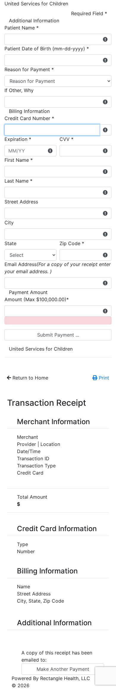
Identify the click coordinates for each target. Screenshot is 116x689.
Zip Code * (71, 243)
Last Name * (18, 181)
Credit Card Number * (29, 118)
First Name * (18, 160)
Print (103, 378)
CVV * (66, 139)
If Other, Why (19, 90)
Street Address (21, 202)
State (10, 243)
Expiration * (17, 139)
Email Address (57, 267)
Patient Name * (21, 28)
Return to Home (29, 378)
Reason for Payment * (29, 69)
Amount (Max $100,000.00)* (36, 299)
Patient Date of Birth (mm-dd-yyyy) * (46, 49)
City (9, 222)
